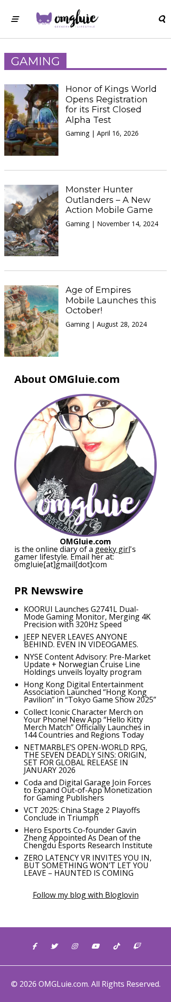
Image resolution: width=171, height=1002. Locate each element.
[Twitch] (136, 946)
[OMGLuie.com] (66, 19)
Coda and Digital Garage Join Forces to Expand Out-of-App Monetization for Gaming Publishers (88, 790)
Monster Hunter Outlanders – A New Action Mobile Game (109, 199)
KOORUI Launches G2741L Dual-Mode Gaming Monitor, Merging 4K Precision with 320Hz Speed (87, 617)
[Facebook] (34, 946)
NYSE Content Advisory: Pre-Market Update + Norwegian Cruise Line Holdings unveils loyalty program (87, 664)
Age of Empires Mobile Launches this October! (111, 300)
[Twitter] (53, 946)
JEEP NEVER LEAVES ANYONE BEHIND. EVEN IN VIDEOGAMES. (81, 640)
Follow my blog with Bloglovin (86, 895)
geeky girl (112, 549)
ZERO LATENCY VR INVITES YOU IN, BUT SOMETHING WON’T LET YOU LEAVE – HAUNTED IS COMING (88, 865)
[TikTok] (116, 946)
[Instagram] (74, 946)
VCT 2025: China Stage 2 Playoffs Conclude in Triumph (82, 814)
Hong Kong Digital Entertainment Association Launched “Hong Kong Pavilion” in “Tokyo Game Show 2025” (90, 692)
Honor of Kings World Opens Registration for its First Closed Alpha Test (111, 104)
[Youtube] (95, 946)
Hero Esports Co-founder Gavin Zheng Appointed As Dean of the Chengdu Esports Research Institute (88, 838)
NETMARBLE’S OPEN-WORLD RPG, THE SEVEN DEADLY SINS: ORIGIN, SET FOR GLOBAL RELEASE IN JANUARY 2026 (85, 758)
